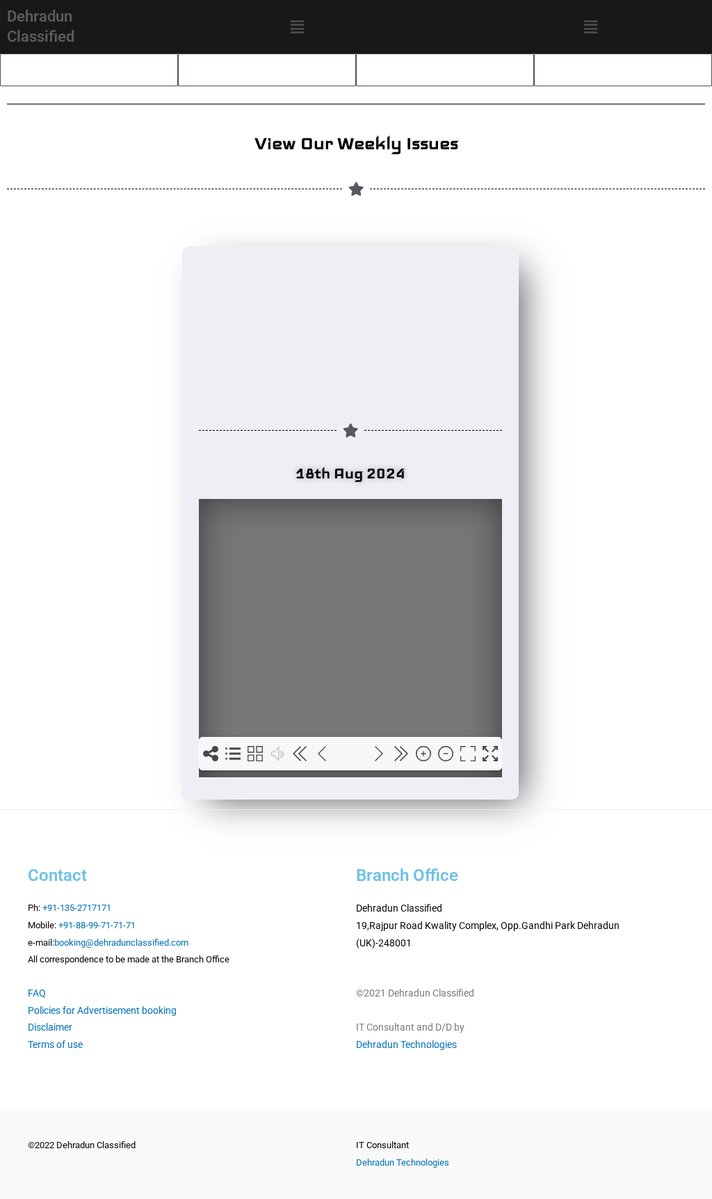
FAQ (37, 993)
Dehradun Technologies (406, 1044)
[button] (297, 27)
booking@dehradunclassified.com (121, 942)
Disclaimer (50, 1027)
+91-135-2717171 (76, 908)
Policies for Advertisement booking (102, 1010)
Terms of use (55, 1044)
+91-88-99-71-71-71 (97, 925)
